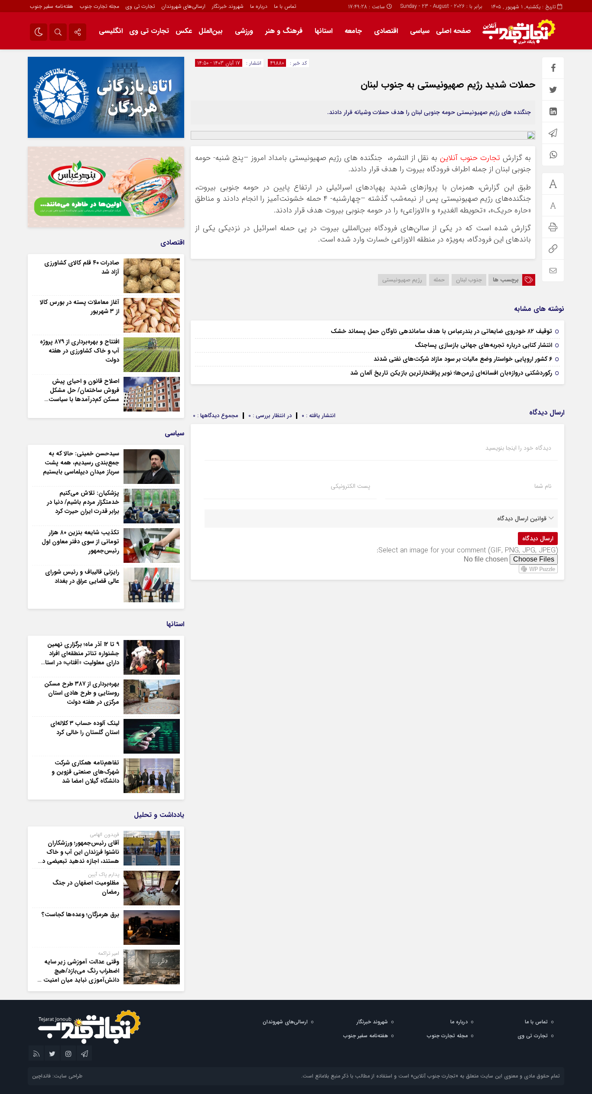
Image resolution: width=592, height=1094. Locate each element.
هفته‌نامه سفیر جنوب (51, 6)
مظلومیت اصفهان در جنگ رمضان (85, 887)
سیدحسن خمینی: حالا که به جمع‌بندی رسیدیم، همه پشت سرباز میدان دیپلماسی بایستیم (81, 463)
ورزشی (244, 31)
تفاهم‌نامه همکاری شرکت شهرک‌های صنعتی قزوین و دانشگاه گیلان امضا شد (85, 772)
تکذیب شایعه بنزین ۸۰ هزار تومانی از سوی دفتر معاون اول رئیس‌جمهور (80, 541)
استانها (323, 31)
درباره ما (258, 6)
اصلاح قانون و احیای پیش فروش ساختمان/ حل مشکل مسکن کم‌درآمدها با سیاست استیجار (84, 394)
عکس (184, 31)
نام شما (542, 486)
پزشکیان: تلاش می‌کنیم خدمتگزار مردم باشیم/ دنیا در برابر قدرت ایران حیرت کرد (83, 502)
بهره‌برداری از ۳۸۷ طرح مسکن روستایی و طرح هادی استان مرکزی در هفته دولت (81, 693)
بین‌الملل (210, 31)
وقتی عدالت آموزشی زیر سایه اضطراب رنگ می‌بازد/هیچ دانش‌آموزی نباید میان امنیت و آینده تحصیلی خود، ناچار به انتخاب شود (79, 980)
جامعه (353, 31)
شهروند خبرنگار (228, 6)
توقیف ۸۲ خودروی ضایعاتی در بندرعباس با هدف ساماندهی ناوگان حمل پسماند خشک (441, 331)
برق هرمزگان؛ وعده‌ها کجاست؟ (80, 914)
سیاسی (419, 31)
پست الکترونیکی (350, 486)
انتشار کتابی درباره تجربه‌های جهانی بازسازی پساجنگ (483, 345)
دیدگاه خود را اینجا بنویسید (518, 448)
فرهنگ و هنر (284, 31)
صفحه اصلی (453, 31)
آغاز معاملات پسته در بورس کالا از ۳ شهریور (79, 306)
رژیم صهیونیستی (402, 279)
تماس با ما (285, 6)
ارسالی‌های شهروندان (183, 6)
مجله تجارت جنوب (99, 6)
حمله (439, 279)
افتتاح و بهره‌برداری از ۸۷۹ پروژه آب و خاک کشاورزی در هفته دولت (79, 351)
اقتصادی (386, 31)
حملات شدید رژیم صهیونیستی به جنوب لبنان (448, 84)
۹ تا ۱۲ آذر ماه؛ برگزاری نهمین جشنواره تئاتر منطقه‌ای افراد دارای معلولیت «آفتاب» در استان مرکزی (79, 658)
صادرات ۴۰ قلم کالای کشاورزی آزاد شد (81, 267)
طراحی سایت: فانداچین (57, 1076)
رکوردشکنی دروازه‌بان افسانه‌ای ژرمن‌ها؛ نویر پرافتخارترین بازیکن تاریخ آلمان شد (451, 373)
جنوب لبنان (469, 279)
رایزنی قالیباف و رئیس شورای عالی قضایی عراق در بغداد (82, 576)
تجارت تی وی (140, 6)
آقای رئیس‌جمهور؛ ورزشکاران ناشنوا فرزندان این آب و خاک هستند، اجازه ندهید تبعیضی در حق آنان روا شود (79, 856)
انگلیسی (111, 31)
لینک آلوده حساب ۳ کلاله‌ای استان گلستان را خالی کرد (84, 727)
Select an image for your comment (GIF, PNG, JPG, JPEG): (467, 550)
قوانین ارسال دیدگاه (521, 518)
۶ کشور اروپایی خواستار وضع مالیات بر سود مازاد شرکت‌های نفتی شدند (463, 359)
